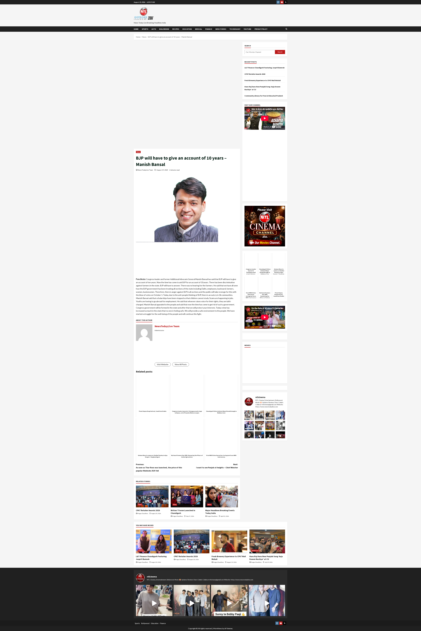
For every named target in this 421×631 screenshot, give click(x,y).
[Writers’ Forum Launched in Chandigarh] (187, 496)
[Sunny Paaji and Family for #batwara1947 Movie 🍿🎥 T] (259, 415)
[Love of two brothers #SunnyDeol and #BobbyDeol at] (270, 415)
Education (187, 29)
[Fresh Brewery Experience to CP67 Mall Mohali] (229, 541)
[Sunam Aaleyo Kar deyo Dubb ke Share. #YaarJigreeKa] (259, 436)
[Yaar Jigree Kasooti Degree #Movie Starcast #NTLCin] (249, 436)
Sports (145, 29)
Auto (154, 29)
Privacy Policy (261, 29)
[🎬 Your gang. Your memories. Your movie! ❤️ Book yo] (280, 436)
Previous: (159, 467)
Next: (217, 466)
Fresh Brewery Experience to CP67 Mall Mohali (262, 80)
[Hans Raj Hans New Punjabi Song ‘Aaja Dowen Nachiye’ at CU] (267, 541)
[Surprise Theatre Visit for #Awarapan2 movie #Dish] (249, 425)
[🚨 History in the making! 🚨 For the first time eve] (270, 425)
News (138, 152)
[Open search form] (286, 29)
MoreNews (217, 628)
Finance (208, 29)
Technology (234, 29)
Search (247, 46)
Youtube (247, 29)
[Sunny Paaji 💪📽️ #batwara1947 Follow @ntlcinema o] (280, 415)
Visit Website (162, 364)
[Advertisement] (187, 58)
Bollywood (164, 29)
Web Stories (220, 29)
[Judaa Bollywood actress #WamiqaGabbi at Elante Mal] (249, 415)
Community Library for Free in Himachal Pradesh (263, 96)
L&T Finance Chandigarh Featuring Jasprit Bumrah (264, 68)
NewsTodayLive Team (145, 170)
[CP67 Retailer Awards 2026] (152, 496)
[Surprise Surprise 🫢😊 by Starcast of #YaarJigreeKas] (270, 436)
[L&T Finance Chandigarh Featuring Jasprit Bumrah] (154, 541)
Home (136, 29)
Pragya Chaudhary (142, 513)
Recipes (175, 29)
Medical (198, 29)
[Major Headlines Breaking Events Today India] (221, 496)
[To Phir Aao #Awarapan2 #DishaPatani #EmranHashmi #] (259, 425)
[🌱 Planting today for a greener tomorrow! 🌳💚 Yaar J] (280, 425)
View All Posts (181, 364)
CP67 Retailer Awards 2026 (148, 510)
